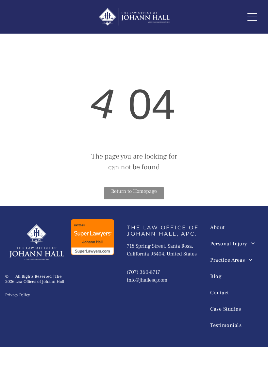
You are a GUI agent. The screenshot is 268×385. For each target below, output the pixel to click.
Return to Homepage (134, 191)
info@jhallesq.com (147, 280)
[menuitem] (233, 227)
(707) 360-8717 (143, 272)
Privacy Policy (17, 295)
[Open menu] (252, 17)
